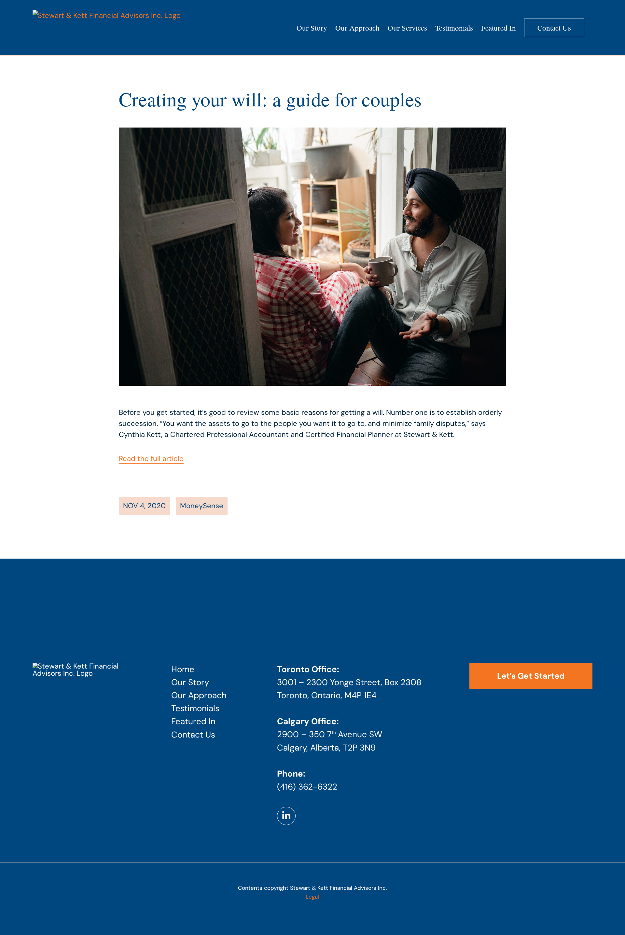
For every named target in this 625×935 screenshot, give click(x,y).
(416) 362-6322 (307, 786)
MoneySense (201, 505)
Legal (312, 896)
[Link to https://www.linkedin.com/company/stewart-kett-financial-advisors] (286, 816)
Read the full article (151, 458)
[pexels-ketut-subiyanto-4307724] (88, 666)
